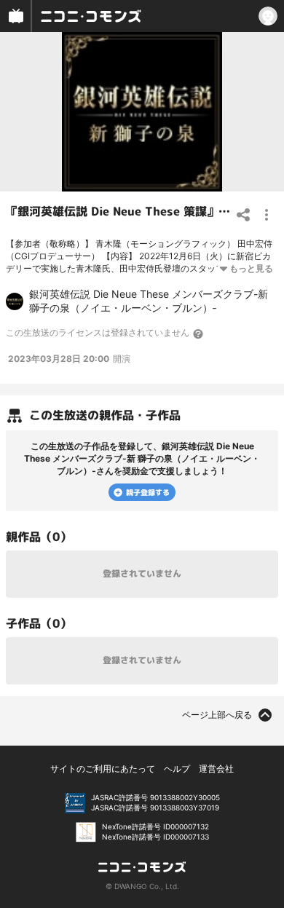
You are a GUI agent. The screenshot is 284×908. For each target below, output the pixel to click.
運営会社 (216, 768)
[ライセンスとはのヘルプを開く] (198, 333)
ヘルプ (177, 768)
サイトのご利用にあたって (102, 768)
